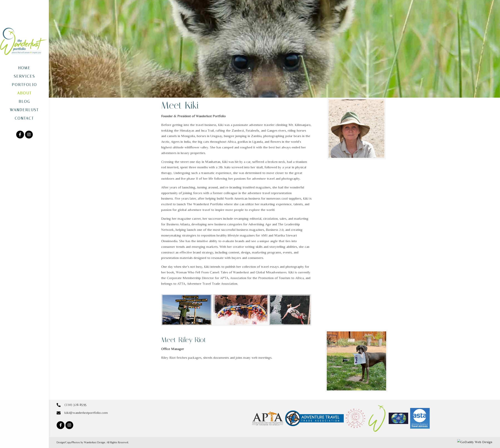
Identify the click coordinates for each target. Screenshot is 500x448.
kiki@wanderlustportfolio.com (86, 413)
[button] (20, 134)
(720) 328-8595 (75, 404)
